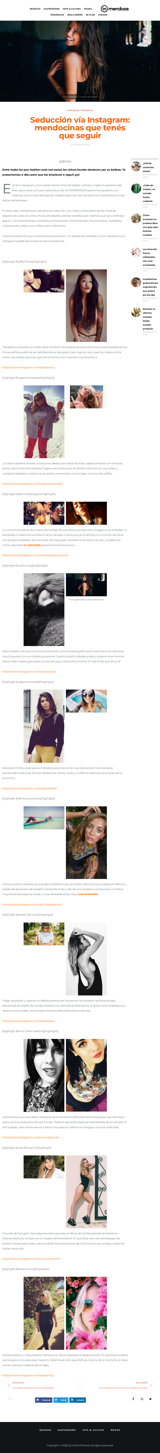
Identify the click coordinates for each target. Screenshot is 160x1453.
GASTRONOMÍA (51, 9)
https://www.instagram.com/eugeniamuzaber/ (32, 483)
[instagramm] (142, 1399)
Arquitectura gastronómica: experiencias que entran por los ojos (151, 287)
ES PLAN (90, 14)
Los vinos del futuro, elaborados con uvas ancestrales (150, 257)
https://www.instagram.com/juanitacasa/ (29, 671)
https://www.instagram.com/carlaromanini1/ (31, 1258)
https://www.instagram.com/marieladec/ (28, 1021)
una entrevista (88, 894)
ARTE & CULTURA (72, 9)
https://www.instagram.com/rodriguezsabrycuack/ (35, 555)
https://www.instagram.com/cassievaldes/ (29, 788)
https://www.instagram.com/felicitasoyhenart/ (32, 904)
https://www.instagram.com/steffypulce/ (28, 367)
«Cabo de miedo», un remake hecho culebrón (149, 193)
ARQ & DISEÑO (75, 14)
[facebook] (133, 1399)
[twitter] (150, 1399)
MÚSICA (88, 9)
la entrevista (32, 545)
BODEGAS (35, 9)
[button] (43, 1400)
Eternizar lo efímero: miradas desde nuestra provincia (149, 319)
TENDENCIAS (57, 14)
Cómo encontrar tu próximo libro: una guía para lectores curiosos (150, 225)
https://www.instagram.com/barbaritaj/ (28, 1375)
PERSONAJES (73, 110)
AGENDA (103, 14)
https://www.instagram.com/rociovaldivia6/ (30, 1137)
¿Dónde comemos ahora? (148, 167)
